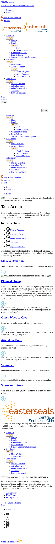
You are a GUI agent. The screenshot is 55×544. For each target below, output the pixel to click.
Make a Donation (18, 84)
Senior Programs (23, 76)
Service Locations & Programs (23, 57)
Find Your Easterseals (12, 17)
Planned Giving (11, 281)
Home (8, 194)
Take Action (11, 79)
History (14, 41)
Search (7, 21)
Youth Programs (22, 72)
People (14, 43)
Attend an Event (17, 86)
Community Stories (19, 52)
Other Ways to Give (19, 88)
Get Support (11, 59)
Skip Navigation (7, 2)
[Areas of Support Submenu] (14, 69)
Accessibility (11, 493)
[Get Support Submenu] (9, 62)
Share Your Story (12, 385)
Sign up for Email (18, 473)
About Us (10, 36)
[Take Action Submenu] (9, 81)
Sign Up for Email (18, 93)
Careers (9, 10)
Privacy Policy (12, 497)
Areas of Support (18, 67)
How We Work (17, 64)
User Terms (10, 495)
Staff (18, 48)
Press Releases (17, 55)
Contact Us (10, 12)
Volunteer (15, 90)
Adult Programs (22, 74)
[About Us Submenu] (9, 38)
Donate (4, 505)
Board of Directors (23, 50)
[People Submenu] (14, 45)
